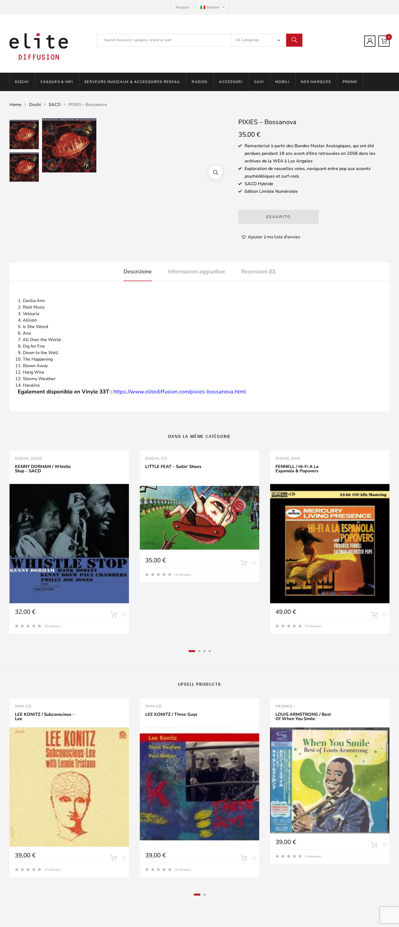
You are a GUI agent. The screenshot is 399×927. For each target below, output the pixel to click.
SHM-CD (23, 706)
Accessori (230, 81)
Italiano (213, 7)
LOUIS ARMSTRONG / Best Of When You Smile (303, 716)
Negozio (182, 7)
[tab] (137, 271)
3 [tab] (204, 651)
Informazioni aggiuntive (196, 271)
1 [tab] (192, 651)
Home (15, 105)
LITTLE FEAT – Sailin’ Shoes (173, 467)
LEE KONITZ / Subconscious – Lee (45, 716)
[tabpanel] (69, 542)
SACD (55, 105)
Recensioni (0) (258, 271)
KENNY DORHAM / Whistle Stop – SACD (43, 469)
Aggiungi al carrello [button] (113, 859)
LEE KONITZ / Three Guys (171, 714)
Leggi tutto (113, 615)
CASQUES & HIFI (56, 81)
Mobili (282, 81)
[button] (215, 172)
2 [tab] (199, 651)
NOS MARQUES (316, 81)
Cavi (259, 81)
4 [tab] (210, 651)
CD (164, 458)
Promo (350, 81)
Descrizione (137, 271)
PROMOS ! (285, 706)
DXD (296, 458)
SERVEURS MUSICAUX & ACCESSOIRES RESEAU (132, 81)
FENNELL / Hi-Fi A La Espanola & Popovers (297, 469)
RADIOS (199, 81)
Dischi (22, 81)
